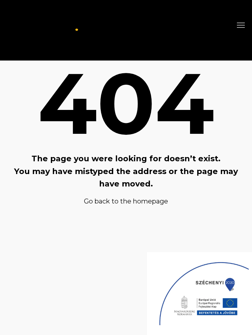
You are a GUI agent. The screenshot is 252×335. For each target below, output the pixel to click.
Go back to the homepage (126, 201)
